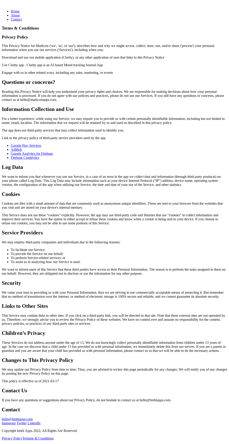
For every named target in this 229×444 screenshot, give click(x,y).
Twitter (22, 423)
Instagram (9, 423)
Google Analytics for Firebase (32, 153)
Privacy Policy (12, 438)
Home (15, 11)
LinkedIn (34, 423)
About (15, 15)
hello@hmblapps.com (17, 419)
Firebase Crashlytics (25, 157)
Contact (16, 19)
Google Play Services (26, 145)
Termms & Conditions (38, 438)
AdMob (16, 149)
